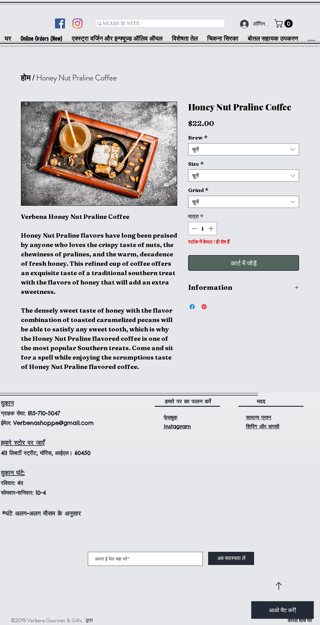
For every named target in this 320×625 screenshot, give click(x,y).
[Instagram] (77, 23)
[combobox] (243, 149)
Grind (198, 190)
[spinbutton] (202, 228)
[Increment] (211, 228)
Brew (198, 137)
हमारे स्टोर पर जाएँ (23, 442)
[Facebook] (60, 23)
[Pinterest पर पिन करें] (204, 306)
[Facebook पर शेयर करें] (192, 306)
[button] (284, 23)
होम (26, 77)
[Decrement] (193, 228)
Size (196, 163)
